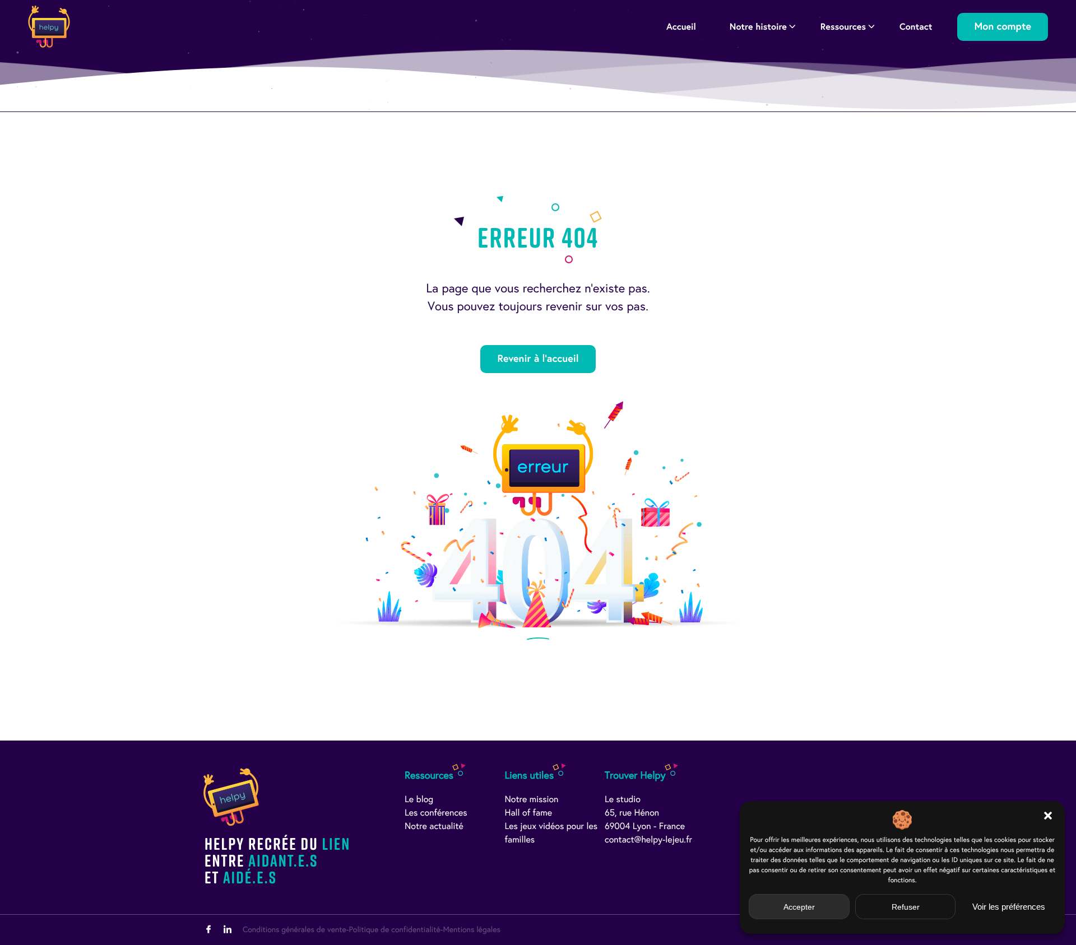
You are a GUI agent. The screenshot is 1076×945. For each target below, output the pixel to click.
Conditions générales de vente (294, 929)
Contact (915, 26)
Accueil (681, 26)
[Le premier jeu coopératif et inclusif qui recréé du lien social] (49, 27)
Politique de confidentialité (394, 929)
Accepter (799, 906)
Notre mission (532, 799)
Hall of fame (529, 813)
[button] (1048, 815)
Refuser (906, 906)
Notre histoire (758, 26)
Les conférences (436, 813)
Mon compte (1002, 26)
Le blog (419, 799)
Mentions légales (471, 929)
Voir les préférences (1008, 906)
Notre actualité (434, 826)
